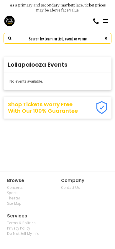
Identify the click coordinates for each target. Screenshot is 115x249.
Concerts (14, 187)
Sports (12, 192)
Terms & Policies (21, 222)
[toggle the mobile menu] (105, 21)
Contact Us (70, 187)
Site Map (14, 203)
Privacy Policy (18, 228)
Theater (13, 198)
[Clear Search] (105, 38)
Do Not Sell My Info (23, 233)
